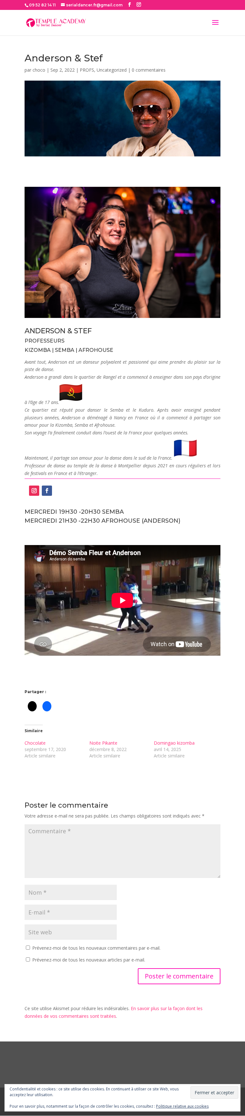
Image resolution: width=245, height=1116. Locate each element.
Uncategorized (112, 70)
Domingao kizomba (174, 743)
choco (39, 70)
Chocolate (35, 743)
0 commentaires (149, 70)
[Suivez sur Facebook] (47, 491)
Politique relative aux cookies (182, 1106)
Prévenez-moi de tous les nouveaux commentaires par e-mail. (96, 948)
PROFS (87, 70)
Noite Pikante (103, 743)
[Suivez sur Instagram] (34, 491)
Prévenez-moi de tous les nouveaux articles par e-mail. (88, 960)
